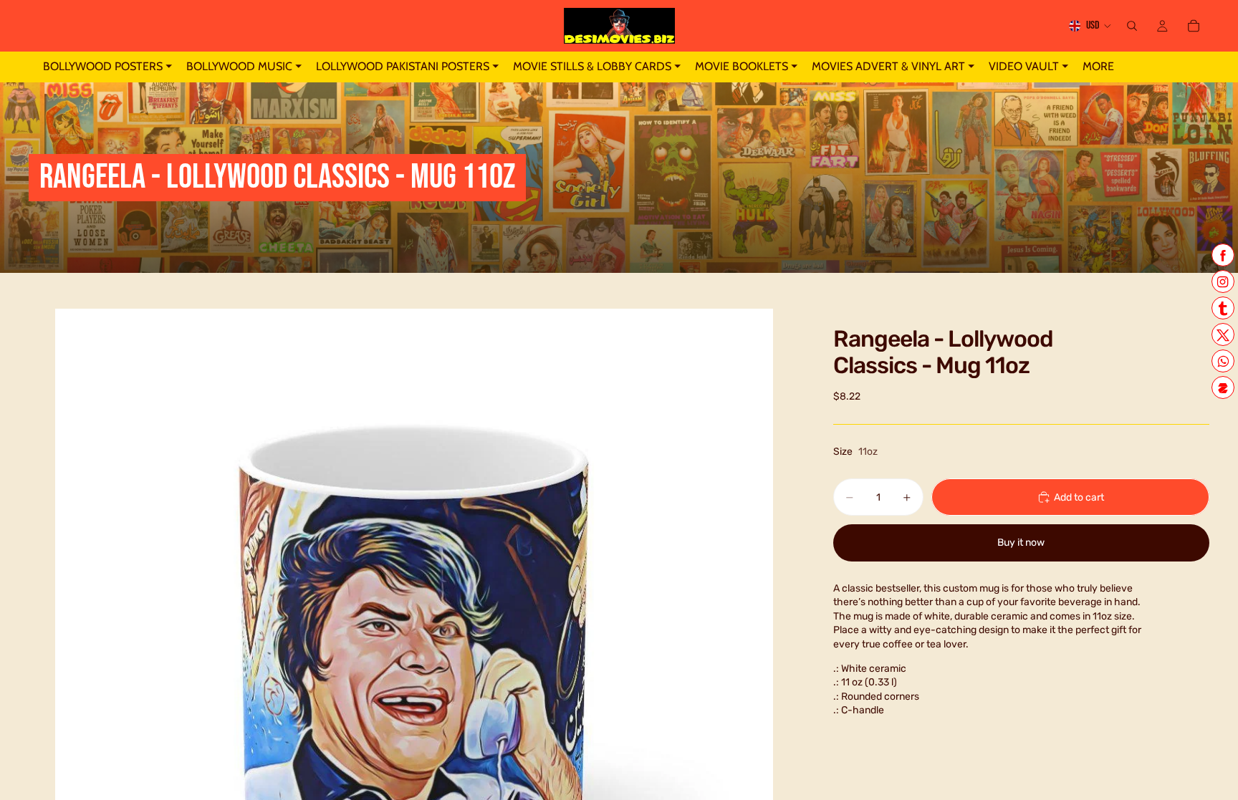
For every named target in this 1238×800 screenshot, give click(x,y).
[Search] (1132, 26)
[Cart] (1193, 26)
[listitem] (1098, 67)
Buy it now (1021, 542)
